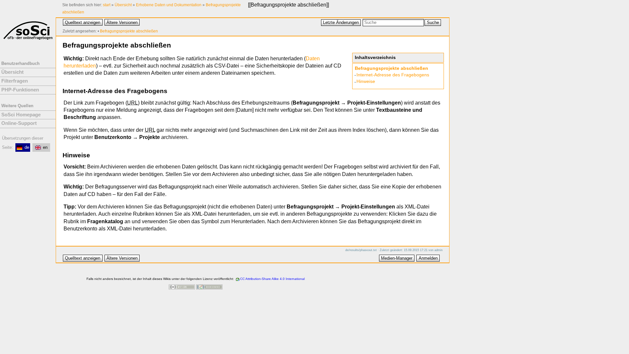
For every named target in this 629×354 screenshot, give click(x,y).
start (106, 5)
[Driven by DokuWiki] (209, 287)
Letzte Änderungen (341, 22)
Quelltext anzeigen (82, 22)
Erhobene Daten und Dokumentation (168, 5)
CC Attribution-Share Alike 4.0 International (272, 279)
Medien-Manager (396, 258)
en (45, 147)
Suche (433, 22)
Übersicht (123, 5)
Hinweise (365, 81)
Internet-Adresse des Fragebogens (392, 74)
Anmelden (428, 258)
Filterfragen (14, 81)
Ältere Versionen (122, 22)
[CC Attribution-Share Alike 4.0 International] (182, 287)
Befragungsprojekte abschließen (288, 5)
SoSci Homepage (21, 114)
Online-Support (19, 123)
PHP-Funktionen (20, 89)
